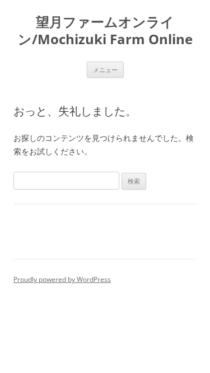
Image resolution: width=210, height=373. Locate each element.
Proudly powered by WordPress (62, 279)
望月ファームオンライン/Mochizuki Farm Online (105, 30)
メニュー (105, 69)
